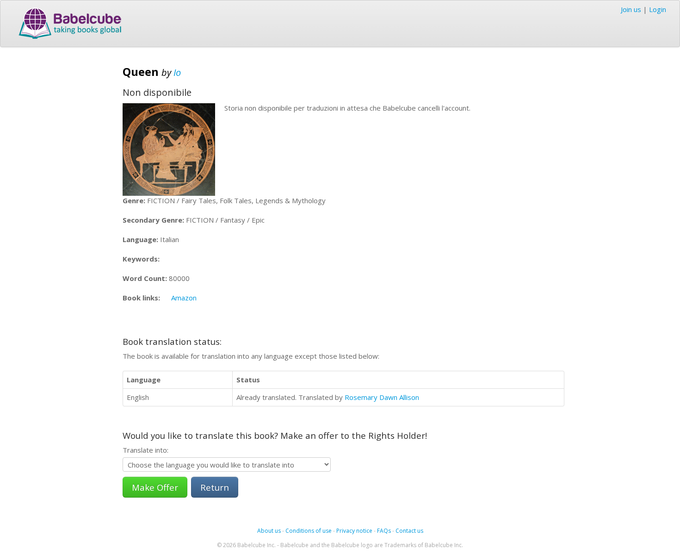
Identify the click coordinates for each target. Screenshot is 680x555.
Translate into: (145, 450)
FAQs (384, 531)
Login (657, 9)
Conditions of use (308, 531)
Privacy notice (354, 531)
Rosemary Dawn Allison (382, 397)
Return (214, 487)
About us (269, 531)
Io (177, 72)
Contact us (409, 531)
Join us (631, 9)
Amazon (184, 297)
